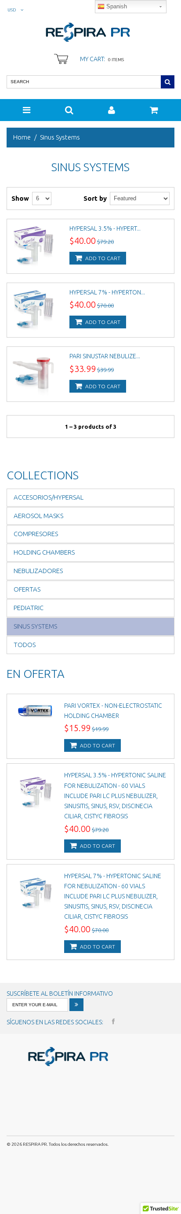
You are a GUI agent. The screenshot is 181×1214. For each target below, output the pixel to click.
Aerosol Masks (38, 515)
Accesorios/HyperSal (48, 497)
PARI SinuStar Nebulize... (104, 356)
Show (20, 198)
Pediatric (28, 607)
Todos (25, 644)
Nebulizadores (38, 570)
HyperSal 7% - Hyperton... (107, 292)
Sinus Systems (35, 626)
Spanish (116, 6)
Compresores (36, 533)
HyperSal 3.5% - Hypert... (105, 228)
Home (22, 137)
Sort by (95, 198)
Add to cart (102, 258)
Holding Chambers (44, 552)
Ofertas (27, 589)
